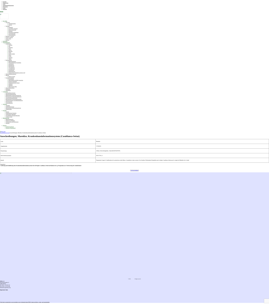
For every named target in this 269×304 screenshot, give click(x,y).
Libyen (10, 50)
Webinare (10, 85)
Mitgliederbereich (9, 119)
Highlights (5, 41)
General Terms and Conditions (7, 292)
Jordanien (10, 47)
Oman (9, 52)
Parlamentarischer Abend (13, 82)
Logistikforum (11, 69)
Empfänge (8, 89)
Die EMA (5, 21)
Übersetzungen (9, 101)
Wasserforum (11, 66)
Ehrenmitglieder (11, 35)
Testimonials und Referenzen (12, 121)
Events (1, 297)
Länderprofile (9, 109)
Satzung (10, 24)
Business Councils (10, 36)
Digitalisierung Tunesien (11, 113)
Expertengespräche (10, 77)
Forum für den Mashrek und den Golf (16, 72)
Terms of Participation (5, 293)
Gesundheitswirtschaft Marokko (13, 115)
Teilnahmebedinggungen (8, 5)
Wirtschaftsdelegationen (11, 74)
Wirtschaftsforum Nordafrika (14, 62)
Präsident (10, 31)
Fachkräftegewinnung (10, 93)
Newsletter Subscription (5, 299)
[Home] (2, 131)
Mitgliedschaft (6, 118)
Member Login (3, 296)
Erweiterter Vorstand (13, 28)
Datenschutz (5, 3)
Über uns (8, 22)
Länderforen (8, 43)
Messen (7, 75)
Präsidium (10, 27)
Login (4, 8)
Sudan (9, 55)
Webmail (5, 9)
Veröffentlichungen (10, 106)
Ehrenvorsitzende (12, 30)
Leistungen (5, 91)
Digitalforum (11, 65)
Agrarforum (11, 64)
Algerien (10, 45)
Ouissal (7, 111)
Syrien (9, 56)
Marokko (10, 51)
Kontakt (4, 1)
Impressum (5, 6)
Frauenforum (11, 70)
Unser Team (8, 38)
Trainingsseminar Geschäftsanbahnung (14, 100)
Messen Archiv (11, 76)
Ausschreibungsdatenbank (11, 98)
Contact (1, 291)
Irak (9, 46)
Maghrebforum (11, 71)
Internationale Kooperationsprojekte (13, 99)
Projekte (4, 110)
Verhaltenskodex (12, 23)
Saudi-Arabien (11, 53)
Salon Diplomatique (10, 87)
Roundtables (11, 79)
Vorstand (8, 26)
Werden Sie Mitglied (10, 120)
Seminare (10, 84)
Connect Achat (9, 116)
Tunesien (10, 57)
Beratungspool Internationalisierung (13, 96)
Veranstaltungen (6, 42)
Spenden (7, 123)
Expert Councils (9, 37)
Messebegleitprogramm (11, 94)
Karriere (7, 40)
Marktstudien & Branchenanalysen (13, 95)
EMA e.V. (132, 278)
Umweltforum (11, 67)
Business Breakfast (12, 81)
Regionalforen (9, 60)
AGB (4, 4)
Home (1, 132)
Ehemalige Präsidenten (13, 32)
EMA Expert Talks (12, 86)
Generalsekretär (11, 33)
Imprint (1, 295)
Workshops (8, 90)
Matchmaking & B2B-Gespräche (15, 80)
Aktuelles (5, 104)
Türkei (9, 58)
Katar (9, 48)
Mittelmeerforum (12, 61)
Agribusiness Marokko (11, 114)
